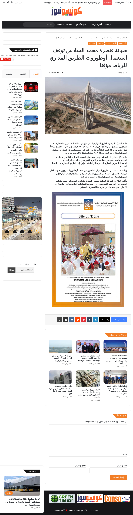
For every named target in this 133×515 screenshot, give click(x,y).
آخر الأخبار (114, 38)
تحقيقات (68, 25)
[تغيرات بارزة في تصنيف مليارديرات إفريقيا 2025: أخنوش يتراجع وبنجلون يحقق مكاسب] (88, 378)
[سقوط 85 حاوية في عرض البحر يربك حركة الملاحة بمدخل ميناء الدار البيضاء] (60, 346)
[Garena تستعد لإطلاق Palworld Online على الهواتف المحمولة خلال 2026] (31, 105)
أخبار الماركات (96, 25)
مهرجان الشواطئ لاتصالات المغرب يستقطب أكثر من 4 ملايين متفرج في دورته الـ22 (14, 89)
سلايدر (100, 43)
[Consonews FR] (117, 501)
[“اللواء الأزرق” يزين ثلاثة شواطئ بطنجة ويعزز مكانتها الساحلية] (31, 120)
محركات (92, 43)
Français (60, 25)
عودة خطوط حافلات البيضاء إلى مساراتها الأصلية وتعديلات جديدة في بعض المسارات (22, 502)
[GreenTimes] (62, 503)
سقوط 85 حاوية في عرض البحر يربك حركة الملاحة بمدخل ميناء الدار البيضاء (62, 358)
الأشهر (23, 74)
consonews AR (59, 510)
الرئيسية (108, 25)
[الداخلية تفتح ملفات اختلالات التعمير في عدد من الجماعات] (31, 136)
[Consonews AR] (90, 503)
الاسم (124, 454)
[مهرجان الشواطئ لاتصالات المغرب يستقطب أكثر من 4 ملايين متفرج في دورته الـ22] (31, 87)
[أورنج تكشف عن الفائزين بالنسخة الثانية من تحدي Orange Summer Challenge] (88, 346)
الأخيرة (36, 74)
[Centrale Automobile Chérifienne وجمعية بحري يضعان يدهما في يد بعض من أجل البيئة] (115, 346)
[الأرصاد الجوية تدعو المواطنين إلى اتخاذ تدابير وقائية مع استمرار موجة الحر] (31, 148)
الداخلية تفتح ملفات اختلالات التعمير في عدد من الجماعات (14, 135)
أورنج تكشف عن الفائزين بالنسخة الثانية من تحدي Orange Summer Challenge (89, 358)
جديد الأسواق (81, 25)
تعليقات (9, 74)
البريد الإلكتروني (121, 465)
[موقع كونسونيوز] (66, 11)
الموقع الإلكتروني (80, 465)
